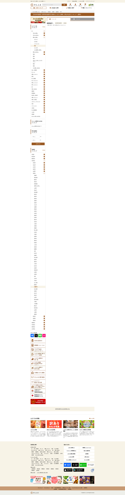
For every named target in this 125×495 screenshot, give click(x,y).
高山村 (35, 190)
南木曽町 (36, 192)
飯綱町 (35, 248)
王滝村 (35, 232)
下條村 (35, 301)
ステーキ (36, 39)
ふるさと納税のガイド (70, 5)
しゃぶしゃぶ (36, 43)
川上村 (35, 204)
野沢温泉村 (36, 299)
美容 (32, 103)
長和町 (35, 291)
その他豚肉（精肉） (38, 49)
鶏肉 (34, 54)
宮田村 (35, 246)
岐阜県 (34, 316)
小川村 (35, 244)
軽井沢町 (36, 307)
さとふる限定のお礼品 (36, 126)
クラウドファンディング (90, 1)
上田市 (35, 297)
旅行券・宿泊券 (35, 95)
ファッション (34, 105)
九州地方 (33, 328)
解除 (44, 26)
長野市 (35, 196)
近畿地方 (33, 322)
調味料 (33, 91)
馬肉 (34, 58)
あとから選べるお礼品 (36, 116)
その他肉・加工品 (36, 67)
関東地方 (33, 158)
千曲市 (35, 234)
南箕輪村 (36, 183)
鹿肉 (34, 56)
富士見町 (36, 257)
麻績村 (35, 314)
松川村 (35, 265)
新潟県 (34, 162)
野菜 (32, 76)
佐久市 (35, 293)
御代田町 (36, 177)
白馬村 (35, 272)
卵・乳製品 (34, 78)
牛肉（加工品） (36, 35)
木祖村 (35, 274)
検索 (64, 4)
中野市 (35, 217)
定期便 (33, 114)
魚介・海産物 (34, 70)
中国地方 (33, 324)
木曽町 (35, 225)
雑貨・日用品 (34, 99)
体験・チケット (35, 97)
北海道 (33, 154)
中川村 (35, 278)
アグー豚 (36, 47)
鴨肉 (34, 63)
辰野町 (35, 236)
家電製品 (33, 93)
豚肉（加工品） (36, 52)
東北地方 (33, 156)
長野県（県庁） (37, 185)
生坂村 (35, 267)
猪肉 (34, 65)
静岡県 (34, 318)
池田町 (35, 200)
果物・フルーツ (35, 74)
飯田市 (35, 179)
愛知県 (34, 320)
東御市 (35, 215)
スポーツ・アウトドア (36, 101)
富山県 (34, 164)
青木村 (35, 181)
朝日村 (35, 194)
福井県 (34, 169)
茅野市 (35, 238)
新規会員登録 (74, 1)
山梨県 (34, 171)
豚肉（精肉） (35, 37)
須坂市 (35, 202)
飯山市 (35, 305)
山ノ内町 (36, 282)
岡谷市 (35, 295)
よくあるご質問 (81, 1)
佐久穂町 (36, 288)
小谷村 (35, 263)
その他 (33, 112)
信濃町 (35, 206)
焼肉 (35, 45)
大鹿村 (35, 312)
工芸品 (33, 107)
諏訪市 (35, 261)
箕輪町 (35, 227)
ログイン (69, 1)
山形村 (35, 309)
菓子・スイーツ (35, 84)
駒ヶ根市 (36, 230)
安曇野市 (36, 286)
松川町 (35, 253)
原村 (35, 276)
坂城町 (35, 255)
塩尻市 (35, 259)
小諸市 (35, 223)
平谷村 (35, 280)
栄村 (35, 251)
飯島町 (35, 284)
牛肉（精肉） (35, 33)
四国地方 (33, 326)
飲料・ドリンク (35, 82)
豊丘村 (35, 219)
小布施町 (36, 303)
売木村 (35, 221)
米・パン (33, 72)
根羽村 (35, 198)
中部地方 (33, 160)
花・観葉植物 (34, 110)
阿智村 (35, 242)
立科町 (35, 213)
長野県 (34, 173)
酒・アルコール (35, 80)
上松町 (35, 188)
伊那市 (35, 211)
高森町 (35, 175)
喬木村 (35, 240)
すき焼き (36, 41)
